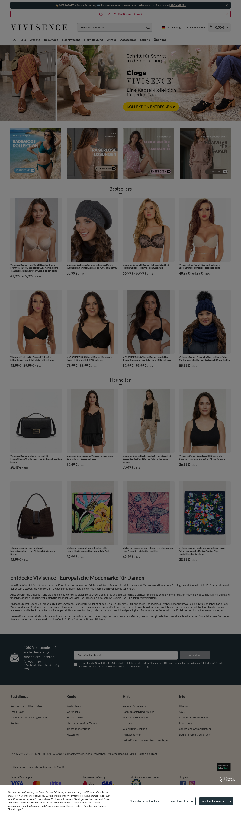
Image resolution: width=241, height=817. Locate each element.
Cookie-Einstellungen (180, 801)
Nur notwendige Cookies (144, 801)
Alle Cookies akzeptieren (216, 801)
